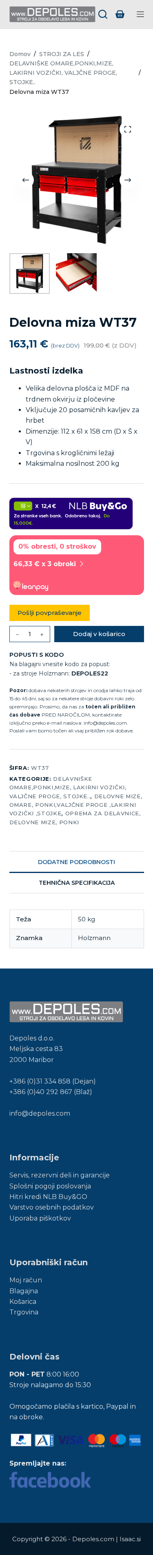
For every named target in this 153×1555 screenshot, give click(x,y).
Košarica (22, 1301)
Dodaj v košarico (99, 634)
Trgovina (23, 1312)
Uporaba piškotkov (40, 1218)
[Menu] (140, 14)
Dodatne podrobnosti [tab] (76, 862)
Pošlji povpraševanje (50, 613)
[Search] (102, 14)
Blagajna (23, 1291)
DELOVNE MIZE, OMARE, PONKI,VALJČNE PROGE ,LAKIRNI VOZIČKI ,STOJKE (75, 805)
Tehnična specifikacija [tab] (77, 882)
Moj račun (25, 1280)
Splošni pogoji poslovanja (50, 1186)
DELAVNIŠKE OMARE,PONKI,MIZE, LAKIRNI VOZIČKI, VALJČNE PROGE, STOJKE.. (67, 787)
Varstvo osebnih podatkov (51, 1207)
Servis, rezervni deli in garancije (59, 1175)
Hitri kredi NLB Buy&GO (48, 1197)
